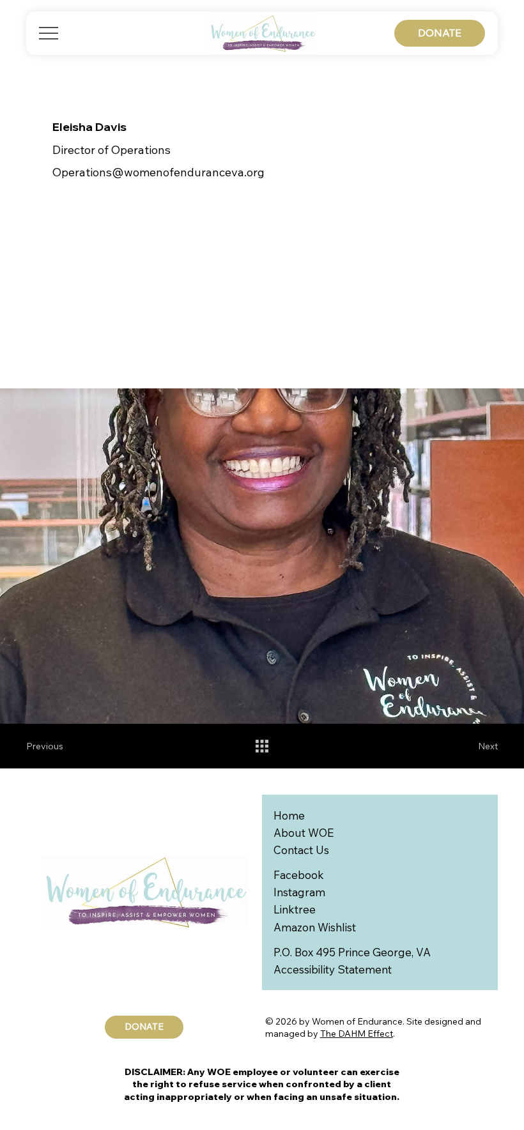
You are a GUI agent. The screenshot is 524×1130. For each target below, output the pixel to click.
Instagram (299, 892)
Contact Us (301, 850)
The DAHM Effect (356, 1033)
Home (289, 815)
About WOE (304, 832)
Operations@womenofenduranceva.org (158, 172)
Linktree (295, 909)
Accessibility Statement (333, 969)
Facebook (299, 875)
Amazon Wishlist (315, 927)
